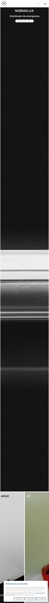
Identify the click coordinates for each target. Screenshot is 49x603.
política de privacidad (10, 594)
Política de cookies (40, 593)
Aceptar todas (19, 598)
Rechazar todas (30, 598)
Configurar (41, 598)
